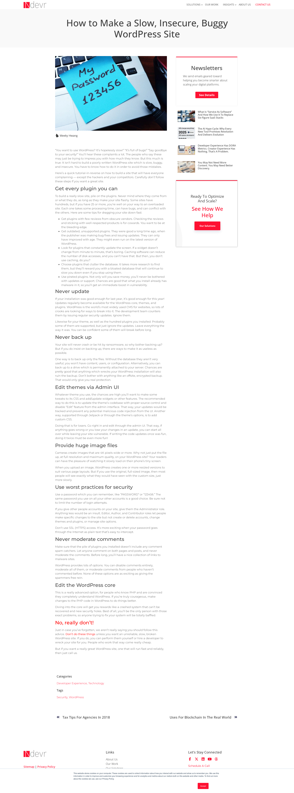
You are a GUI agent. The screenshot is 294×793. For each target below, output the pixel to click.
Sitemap (29, 766)
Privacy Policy (46, 766)
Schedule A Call (199, 766)
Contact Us (262, 4)
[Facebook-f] (190, 759)
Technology (96, 683)
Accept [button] (203, 786)
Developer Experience (72, 683)
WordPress (76, 697)
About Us (245, 4)
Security (62, 697)
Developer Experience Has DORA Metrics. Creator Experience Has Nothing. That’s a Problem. (217, 148)
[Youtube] (209, 759)
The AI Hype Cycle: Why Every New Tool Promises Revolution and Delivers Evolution (215, 131)
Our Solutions (207, 225)
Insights (228, 4)
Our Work (211, 4)
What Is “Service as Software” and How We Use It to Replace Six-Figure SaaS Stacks (215, 114)
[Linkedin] (203, 759)
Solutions (193, 4)
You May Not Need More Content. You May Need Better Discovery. (215, 165)
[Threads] (216, 759)
